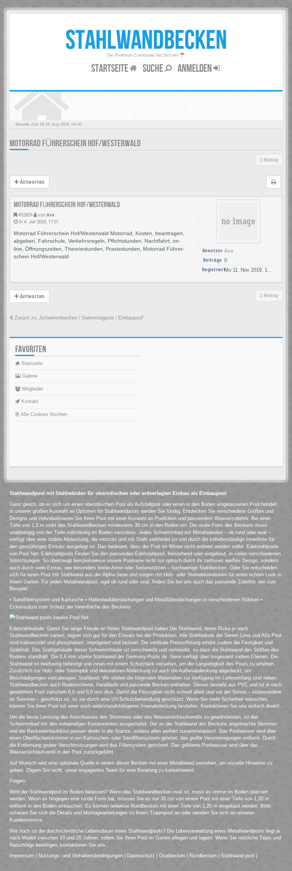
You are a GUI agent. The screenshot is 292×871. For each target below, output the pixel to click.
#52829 (25, 215)
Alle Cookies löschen (43, 414)
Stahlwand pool (237, 855)
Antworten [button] (31, 182)
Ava (50, 215)
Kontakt (29, 401)
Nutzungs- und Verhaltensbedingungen (80, 855)
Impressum (22, 855)
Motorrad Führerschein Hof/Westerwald (75, 143)
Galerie (29, 376)
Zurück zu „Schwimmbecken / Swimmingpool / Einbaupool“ (78, 318)
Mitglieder (32, 389)
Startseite (110, 68)
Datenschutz (141, 855)
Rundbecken (203, 855)
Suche (154, 68)
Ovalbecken (172, 855)
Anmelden (195, 68)
